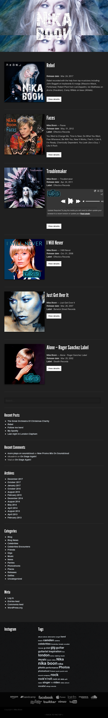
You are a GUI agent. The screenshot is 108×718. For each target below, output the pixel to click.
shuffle (98, 191)
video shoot (64, 683)
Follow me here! (15, 427)
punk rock (64, 671)
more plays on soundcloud (21, 453)
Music (11, 556)
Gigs (10, 552)
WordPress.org (15, 607)
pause (70, 201)
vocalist (42, 686)
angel (58, 637)
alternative (52, 637)
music (42, 659)
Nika (60, 659)
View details (54, 99)
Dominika (54, 644)
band (63, 636)
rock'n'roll (45, 679)
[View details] (24, 100)
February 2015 (15, 495)
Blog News (13, 540)
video (56, 682)
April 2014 (12, 508)
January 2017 (14, 485)
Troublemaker (57, 171)
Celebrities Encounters (19, 546)
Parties (11, 562)
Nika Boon (18, 709)
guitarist (43, 651)
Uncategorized (15, 578)
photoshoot (44, 671)
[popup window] (101, 191)
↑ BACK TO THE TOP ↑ (54, 714)
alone (45, 637)
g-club (47, 647)
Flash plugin (85, 213)
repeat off (95, 191)
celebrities (44, 644)
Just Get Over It (57, 295)
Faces (51, 118)
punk (58, 671)
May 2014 (12, 504)
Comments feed (15, 604)
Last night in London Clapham (22, 433)
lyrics (52, 656)
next (78, 201)
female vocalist (64, 644)
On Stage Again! (28, 456)
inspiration (55, 651)
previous (63, 201)
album (40, 637)
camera (57, 640)
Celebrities (13, 543)
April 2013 (12, 514)
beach (40, 640)
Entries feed (13, 601)
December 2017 (15, 478)
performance (52, 667)
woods (53, 686)
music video (51, 660)
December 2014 (15, 498)
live (63, 652)
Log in (11, 598)
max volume (102, 201)
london (44, 655)
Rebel (51, 65)
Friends (11, 549)
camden (48, 640)
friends (40, 648)
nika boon (48, 663)
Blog (10, 536)
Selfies (11, 575)
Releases (12, 572)
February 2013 (15, 517)
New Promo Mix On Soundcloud (53, 453)
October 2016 (14, 488)
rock (54, 674)
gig (53, 647)
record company (44, 675)
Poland (52, 671)
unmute (83, 201)
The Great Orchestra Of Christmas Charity (28, 421)
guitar (60, 647)
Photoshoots (14, 565)
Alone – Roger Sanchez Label (68, 347)
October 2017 (14, 482)
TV (52, 683)
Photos (64, 667)
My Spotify (13, 430)
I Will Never (55, 243)
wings (48, 686)
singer (46, 682)
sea (62, 679)
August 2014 (14, 501)
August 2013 (14, 511)
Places (11, 569)
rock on (56, 679)
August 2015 (14, 491)
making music (60, 656)
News (10, 559)
